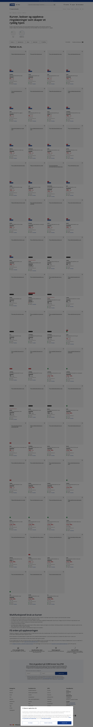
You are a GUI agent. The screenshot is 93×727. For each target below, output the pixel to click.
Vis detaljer (30, 722)
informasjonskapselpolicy (46, 718)
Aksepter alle (64, 722)
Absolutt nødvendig (48, 722)
